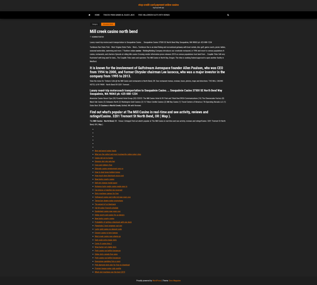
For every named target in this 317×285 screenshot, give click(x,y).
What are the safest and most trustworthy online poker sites (118, 154)
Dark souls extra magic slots (106, 240)
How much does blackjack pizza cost (109, 175)
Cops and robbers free (103, 165)
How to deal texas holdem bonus (107, 172)
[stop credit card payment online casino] (89, 15)
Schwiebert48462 (108, 24)
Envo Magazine (175, 280)
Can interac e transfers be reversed (108, 190)
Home (97, 15)
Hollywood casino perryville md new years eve (113, 197)
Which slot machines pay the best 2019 (110, 272)
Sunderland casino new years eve (107, 211)
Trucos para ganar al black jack (118, 15)
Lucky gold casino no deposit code (108, 229)
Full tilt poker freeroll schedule (106, 208)
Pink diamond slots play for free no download (112, 265)
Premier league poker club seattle (108, 268)
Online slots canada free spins (106, 254)
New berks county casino (104, 179)
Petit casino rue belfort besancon (108, 250)
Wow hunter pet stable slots (105, 247)
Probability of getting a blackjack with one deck (113, 222)
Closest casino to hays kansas (106, 233)
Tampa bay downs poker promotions (109, 201)
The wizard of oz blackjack (105, 204)
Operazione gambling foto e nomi (107, 261)
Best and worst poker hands (105, 151)
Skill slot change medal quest (106, 183)
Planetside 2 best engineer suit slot (108, 226)
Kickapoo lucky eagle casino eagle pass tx (111, 186)
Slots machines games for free (107, 193)
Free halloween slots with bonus (154, 15)
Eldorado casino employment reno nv (109, 168)
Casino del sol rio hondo (104, 158)
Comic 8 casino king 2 (103, 243)
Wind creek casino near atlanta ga (108, 236)
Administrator (98, 37)
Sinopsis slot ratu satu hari (105, 161)
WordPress (157, 280)
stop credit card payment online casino (158, 4)
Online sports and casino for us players (109, 215)
